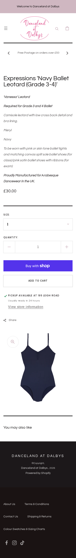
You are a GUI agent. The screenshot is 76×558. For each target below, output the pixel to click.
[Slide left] (8, 53)
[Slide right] (67, 53)
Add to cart (38, 280)
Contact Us (10, 516)
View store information (25, 307)
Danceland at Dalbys (34, 468)
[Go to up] (70, 552)
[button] (6, 28)
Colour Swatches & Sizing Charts (24, 529)
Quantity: (10, 237)
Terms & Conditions (37, 504)
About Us (9, 504)
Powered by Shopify (38, 473)
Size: (6, 214)
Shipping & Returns (39, 516)
